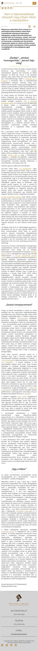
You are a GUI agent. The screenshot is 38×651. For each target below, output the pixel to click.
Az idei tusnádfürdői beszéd (11, 197)
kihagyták (33, 149)
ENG (20, 3)
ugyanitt (32, 370)
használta (27, 394)
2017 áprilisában (7, 362)
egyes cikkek (21, 396)
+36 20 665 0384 (19, 614)
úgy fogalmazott (25, 168)
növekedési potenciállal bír (25, 511)
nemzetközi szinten (7, 531)
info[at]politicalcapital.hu (19, 634)
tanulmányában (22, 318)
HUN (17, 3)
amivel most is (13, 155)
